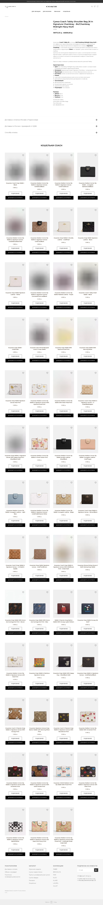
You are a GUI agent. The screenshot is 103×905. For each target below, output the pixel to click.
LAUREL (56, 883)
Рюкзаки (32, 880)
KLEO (55, 877)
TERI (54, 875)
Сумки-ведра (33, 877)
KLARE (55, 880)
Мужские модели (35, 869)
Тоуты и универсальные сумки (39, 875)
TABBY (55, 869)
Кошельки (32, 883)
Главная (6, 16)
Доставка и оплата (11, 869)
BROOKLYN (57, 872)
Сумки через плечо (35, 872)
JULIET (55, 886)
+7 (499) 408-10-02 (11, 7)
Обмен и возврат (11, 872)
